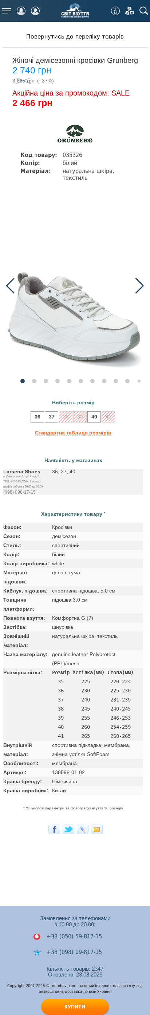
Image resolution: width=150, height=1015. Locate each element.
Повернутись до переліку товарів (75, 36)
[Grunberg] (75, 134)
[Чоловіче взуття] (35, 11)
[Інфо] (115, 11)
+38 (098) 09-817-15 (73, 952)
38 (66, 417)
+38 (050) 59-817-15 (73, 936)
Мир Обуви (75, 11)
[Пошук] (143, 11)
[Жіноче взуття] (21, 11)
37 (52, 417)
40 (94, 417)
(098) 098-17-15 (19, 492)
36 (37, 417)
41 (108, 417)
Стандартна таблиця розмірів (73, 433)
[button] (140, 286)
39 (80, 417)
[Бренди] (129, 11)
